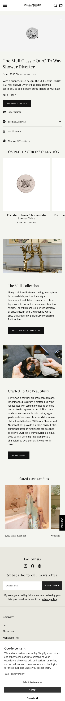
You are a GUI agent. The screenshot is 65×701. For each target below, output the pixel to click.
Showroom (9, 631)
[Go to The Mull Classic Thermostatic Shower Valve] (26, 184)
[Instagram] (26, 566)
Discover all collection (26, 331)
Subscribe (52, 585)
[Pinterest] (39, 566)
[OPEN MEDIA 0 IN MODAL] (61, 19)
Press (5, 625)
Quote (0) (62, 523)
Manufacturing (11, 637)
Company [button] (8, 616)
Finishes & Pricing (17, 103)
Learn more (18, 455)
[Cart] (61, 5)
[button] (5, 5)
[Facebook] (33, 566)
